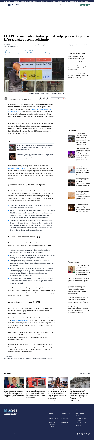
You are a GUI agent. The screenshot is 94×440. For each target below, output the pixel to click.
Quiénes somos (80, 413)
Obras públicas (41, 1)
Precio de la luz (15, 1)
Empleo (51, 413)
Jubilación (63, 416)
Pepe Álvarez (23, 1)
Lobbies (35, 1)
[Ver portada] (13, 5)
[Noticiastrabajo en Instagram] (82, 434)
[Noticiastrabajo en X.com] (79, 434)
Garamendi (29, 1)
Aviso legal (79, 420)
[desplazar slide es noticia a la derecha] (89, 1)
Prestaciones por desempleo (39, 358)
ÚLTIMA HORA (29, 5)
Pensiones (60, 1)
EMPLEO (37, 5)
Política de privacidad (81, 423)
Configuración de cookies (82, 416)
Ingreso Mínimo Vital (66, 413)
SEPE (62, 424)
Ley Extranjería (80, 1)
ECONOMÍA (43, 5)
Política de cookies (81, 418)
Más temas (64, 427)
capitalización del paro (16, 168)
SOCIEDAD (51, 5)
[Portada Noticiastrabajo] (10, 410)
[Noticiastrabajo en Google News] (89, 434)
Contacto (78, 425)
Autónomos (28, 358)
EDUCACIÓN (59, 5)
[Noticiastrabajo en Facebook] (77, 434)
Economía (49, 358)
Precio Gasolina (52, 1)
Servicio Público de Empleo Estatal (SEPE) (14, 358)
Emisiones (66, 1)
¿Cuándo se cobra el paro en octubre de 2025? (19, 51)
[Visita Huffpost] (84, 5)
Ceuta (47, 1)
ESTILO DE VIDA (67, 5)
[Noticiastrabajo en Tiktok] (84, 434)
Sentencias (51, 416)
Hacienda (51, 426)
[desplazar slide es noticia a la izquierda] (10, 1)
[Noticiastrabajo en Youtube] (87, 434)
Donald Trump (72, 1)
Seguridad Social (65, 422)
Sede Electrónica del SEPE (21, 320)
